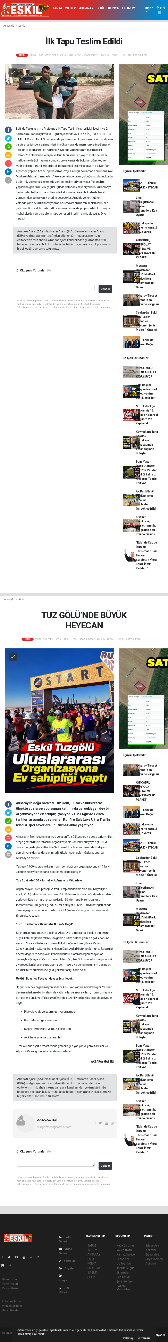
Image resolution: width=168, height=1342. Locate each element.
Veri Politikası (10, 1288)
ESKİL (100, 8)
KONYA (113, 8)
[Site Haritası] (4, 1265)
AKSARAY (86, 8)
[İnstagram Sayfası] (18, 1257)
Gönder (105, 288)
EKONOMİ (129, 8)
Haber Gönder (10, 1310)
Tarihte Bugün (125, 1268)
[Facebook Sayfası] (3, 1257)
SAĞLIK (92, 1272)
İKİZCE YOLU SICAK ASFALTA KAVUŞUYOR (146, 372)
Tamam (146, 1338)
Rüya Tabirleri (153, 1259)
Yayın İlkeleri (10, 1283)
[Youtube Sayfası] (25, 1257)
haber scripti (8, 1337)
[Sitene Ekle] (12, 1265)
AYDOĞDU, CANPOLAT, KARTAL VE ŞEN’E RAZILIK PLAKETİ (145, 249)
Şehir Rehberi (125, 1281)
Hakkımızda (9, 1279)
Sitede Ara (152, 1245)
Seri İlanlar (123, 1277)
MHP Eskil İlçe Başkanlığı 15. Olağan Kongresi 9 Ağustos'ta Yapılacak (147, 415)
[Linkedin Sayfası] (32, 1257)
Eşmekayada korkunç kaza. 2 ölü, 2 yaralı (146, 227)
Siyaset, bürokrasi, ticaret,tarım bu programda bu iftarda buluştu (146, 525)
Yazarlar (69, 1260)
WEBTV (70, 8)
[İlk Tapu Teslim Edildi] (59, 91)
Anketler (150, 1250)
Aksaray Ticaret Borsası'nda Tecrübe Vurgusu (147, 300)
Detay (129, 1338)
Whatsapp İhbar (12, 1305)
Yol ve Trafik (124, 1250)
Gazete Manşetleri (123, 1287)
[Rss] (40, 1257)
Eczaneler (123, 1259)
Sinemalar (123, 1272)
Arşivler (69, 1268)
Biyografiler (152, 1254)
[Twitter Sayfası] (11, 1257)
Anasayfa (9, 25)
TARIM (57, 8)
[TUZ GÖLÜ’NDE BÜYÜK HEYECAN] (59, 720)
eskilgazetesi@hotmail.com (53, 1127)
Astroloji (150, 1263)
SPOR (91, 1277)
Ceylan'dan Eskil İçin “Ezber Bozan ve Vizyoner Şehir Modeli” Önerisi (146, 321)
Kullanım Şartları (12, 1301)
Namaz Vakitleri (126, 1254)
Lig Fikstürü (124, 1263)
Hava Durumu (125, 1245)
